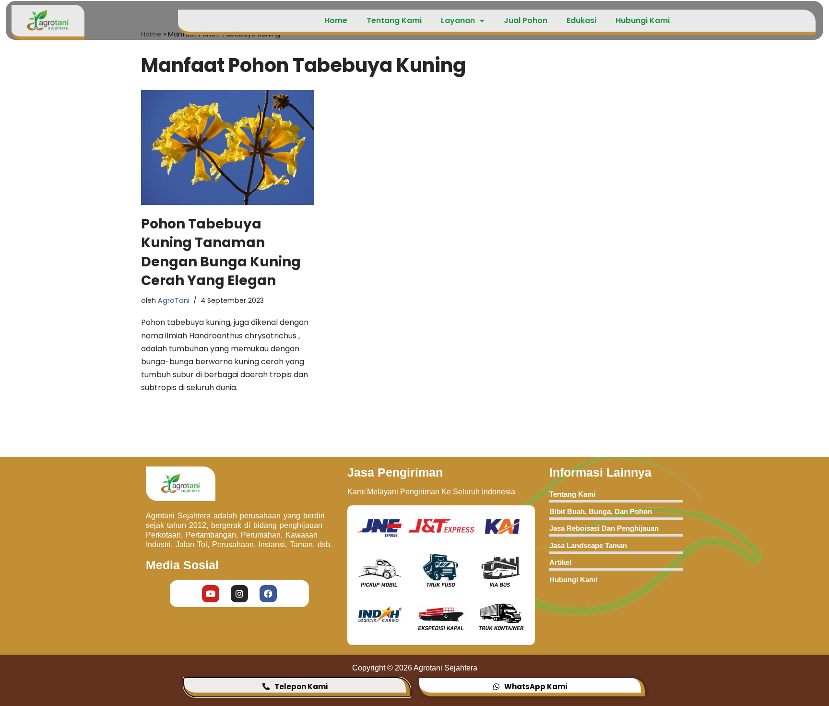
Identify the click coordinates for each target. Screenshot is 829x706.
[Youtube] (210, 593)
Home (335, 20)
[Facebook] (268, 593)
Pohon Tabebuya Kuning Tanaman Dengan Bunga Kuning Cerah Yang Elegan (221, 252)
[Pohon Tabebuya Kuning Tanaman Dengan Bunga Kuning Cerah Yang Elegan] (227, 147)
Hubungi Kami (643, 20)
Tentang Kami (394, 20)
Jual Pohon (525, 20)
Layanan (458, 20)
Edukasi (581, 20)
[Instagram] (239, 593)
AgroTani (173, 300)
